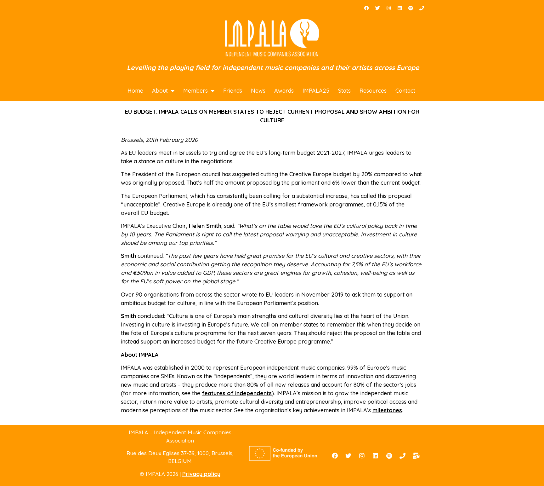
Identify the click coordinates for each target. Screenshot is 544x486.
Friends (232, 90)
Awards (284, 90)
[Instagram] (388, 8)
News (258, 90)
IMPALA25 (316, 90)
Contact (405, 90)
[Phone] (421, 8)
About (160, 90)
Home (135, 90)
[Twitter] (377, 8)
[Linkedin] (399, 8)
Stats (344, 90)
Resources (373, 90)
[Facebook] (366, 8)
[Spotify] (410, 8)
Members (195, 90)
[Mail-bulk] (416, 456)
